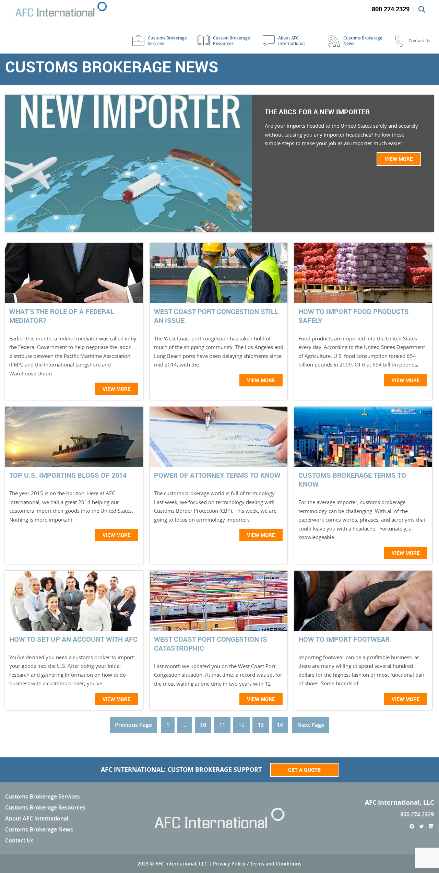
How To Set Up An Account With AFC (73, 639)
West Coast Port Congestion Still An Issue (216, 316)
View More (399, 158)
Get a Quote (304, 769)
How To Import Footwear (344, 639)
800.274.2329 (417, 814)
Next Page (310, 725)
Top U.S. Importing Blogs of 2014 (68, 475)
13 (261, 725)
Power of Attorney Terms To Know (217, 475)
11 (222, 725)
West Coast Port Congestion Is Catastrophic (210, 644)
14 (280, 725)
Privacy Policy (229, 863)
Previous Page (133, 725)
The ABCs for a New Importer (317, 111)
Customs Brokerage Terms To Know (352, 480)
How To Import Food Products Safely (353, 316)
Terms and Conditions (275, 863)
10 (203, 725)
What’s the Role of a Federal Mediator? (61, 316)
